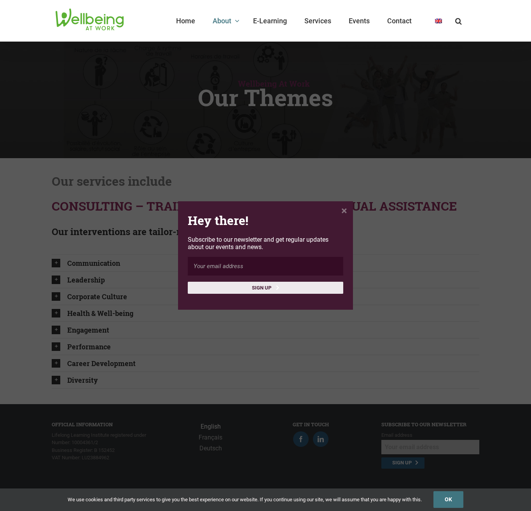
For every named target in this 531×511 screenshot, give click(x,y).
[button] (458, 21)
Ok (448, 499)
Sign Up (262, 288)
